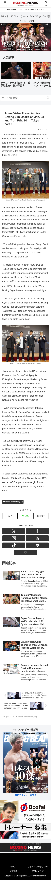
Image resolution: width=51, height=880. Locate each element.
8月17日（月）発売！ (26, 795)
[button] (45, 75)
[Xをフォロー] (13, 531)
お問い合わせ (38, 871)
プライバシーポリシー (38, 866)
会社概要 (13, 871)
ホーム (13, 866)
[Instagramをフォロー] (13, 538)
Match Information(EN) (14, 502)
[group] (15, 75)
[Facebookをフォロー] (37, 531)
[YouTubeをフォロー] (37, 538)
